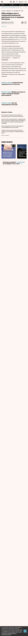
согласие (6, 631)
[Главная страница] (2, 1)
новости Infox (7, 142)
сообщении (4, 59)
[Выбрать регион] (17, 2)
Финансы (9, 10)
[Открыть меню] (26, 2)
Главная (3, 10)
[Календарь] (11, 2)
